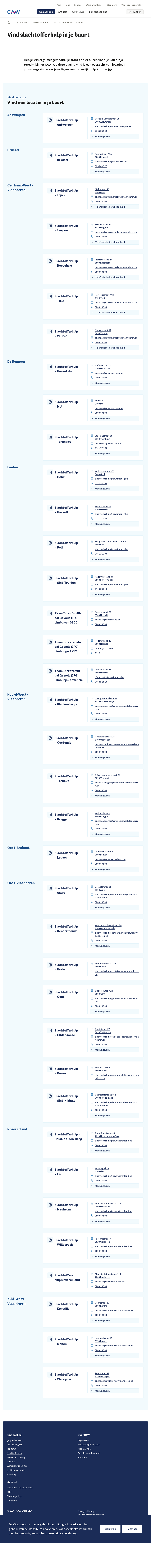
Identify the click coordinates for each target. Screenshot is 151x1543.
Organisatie (83, 1440)
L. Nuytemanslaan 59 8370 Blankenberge (106, 700)
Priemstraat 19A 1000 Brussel (103, 155)
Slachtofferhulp (41, 22)
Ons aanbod (46, 12)
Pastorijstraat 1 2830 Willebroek (103, 1240)
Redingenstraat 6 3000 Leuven (104, 853)
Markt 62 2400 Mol (99, 402)
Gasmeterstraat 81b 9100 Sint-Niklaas (105, 1096)
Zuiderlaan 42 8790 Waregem (102, 1375)
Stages (77, 5)
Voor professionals (131, 5)
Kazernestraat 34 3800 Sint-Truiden (104, 578)
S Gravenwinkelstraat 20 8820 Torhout (107, 776)
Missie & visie (84, 1448)
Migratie (11, 1461)
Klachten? (82, 1457)
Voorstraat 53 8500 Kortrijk (102, 1304)
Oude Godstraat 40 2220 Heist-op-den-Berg (107, 1135)
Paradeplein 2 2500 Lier (102, 1170)
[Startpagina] (8, 21)
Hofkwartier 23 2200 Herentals (102, 367)
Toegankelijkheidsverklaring (91, 1514)
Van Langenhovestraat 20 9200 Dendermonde (108, 927)
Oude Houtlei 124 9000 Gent (104, 992)
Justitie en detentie (16, 1470)
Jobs (67, 5)
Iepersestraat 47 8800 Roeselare (103, 261)
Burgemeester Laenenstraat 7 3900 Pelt (110, 543)
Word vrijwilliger (94, 5)
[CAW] (13, 12)
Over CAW (78, 12)
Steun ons (112, 5)
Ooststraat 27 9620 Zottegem (103, 1031)
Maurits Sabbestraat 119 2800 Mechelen (108, 1205)
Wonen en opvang (16, 1457)
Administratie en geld (17, 1465)
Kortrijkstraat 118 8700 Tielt (104, 296)
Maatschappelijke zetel (89, 1444)
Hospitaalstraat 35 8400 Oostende (105, 738)
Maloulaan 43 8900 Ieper (102, 191)
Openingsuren (102, 136)
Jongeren (11, 1448)
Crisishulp (11, 1474)
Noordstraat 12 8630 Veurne (103, 332)
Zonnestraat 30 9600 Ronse (103, 1069)
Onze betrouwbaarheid (89, 1453)
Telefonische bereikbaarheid (110, 206)
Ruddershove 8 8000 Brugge (102, 815)
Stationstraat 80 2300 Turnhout (103, 437)
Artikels (62, 12)
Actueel (12, 1482)
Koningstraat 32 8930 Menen (103, 1339)
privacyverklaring (66, 1533)
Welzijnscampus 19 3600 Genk (104, 473)
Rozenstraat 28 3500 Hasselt (103, 508)
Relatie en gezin (14, 1444)
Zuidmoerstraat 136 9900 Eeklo (105, 965)
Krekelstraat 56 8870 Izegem (103, 226)
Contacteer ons (98, 12)
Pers (59, 5)
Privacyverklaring (86, 1511)
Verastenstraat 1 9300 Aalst (104, 888)
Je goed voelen (14, 1440)
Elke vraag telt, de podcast (20, 1487)
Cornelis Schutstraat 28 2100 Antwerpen (107, 120)
